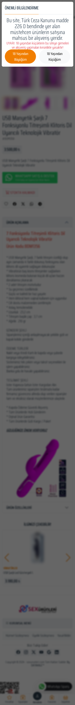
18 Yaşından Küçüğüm (54, 56)
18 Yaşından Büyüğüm (20, 56)
